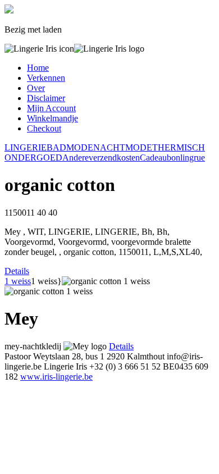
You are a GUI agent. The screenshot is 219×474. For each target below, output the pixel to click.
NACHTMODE (122, 147)
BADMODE (70, 147)
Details (16, 271)
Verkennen (46, 78)
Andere (75, 157)
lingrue (192, 157)
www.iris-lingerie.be (56, 376)
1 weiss (17, 281)
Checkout (44, 128)
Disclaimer (46, 98)
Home (38, 67)
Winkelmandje (52, 118)
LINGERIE (25, 147)
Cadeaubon (160, 157)
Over (36, 88)
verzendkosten (114, 157)
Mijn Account (51, 108)
